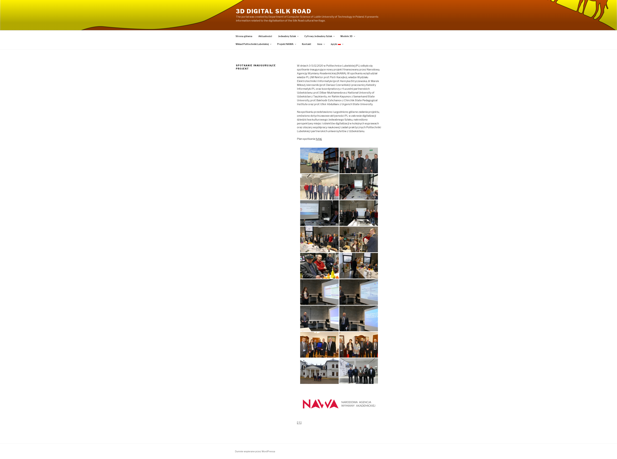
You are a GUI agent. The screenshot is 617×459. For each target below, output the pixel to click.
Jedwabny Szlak (287, 36)
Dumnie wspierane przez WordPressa (255, 451)
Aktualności (265, 36)
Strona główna (244, 36)
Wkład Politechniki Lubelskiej (252, 44)
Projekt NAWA (285, 44)
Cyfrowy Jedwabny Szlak (318, 36)
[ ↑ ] (299, 422)
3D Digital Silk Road (273, 11)
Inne (319, 44)
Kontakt (306, 44)
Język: (334, 44)
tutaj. (319, 138)
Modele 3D (346, 36)
